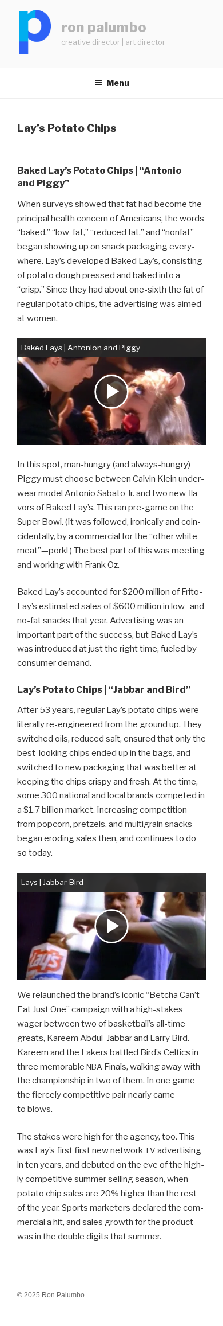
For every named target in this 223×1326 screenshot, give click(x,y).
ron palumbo (103, 27)
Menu (117, 83)
